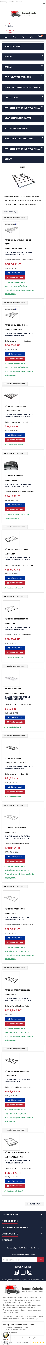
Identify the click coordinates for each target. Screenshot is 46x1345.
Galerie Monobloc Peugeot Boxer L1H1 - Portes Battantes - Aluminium (18, 919)
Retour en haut (35, 1204)
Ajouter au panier (15, 277)
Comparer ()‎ (10, 212)
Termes (36, 1248)
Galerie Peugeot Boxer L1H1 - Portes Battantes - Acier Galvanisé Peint (19, 559)
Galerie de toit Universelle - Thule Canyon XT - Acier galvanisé (18, 486)
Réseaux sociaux (11, 1332)
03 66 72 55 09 (10, 31)
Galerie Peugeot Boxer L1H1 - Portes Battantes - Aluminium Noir (19, 768)
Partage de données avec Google (16, 1327)
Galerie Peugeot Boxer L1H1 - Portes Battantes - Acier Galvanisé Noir (19, 416)
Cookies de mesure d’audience (15, 1330)
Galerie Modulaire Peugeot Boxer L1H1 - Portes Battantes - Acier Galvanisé (19, 254)
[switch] (5, 1342)
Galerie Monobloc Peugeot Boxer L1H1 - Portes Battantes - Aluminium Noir (18, 1081)
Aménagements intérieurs (11, 2)
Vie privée (29, 1248)
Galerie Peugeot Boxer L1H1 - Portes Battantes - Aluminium (19, 335)
